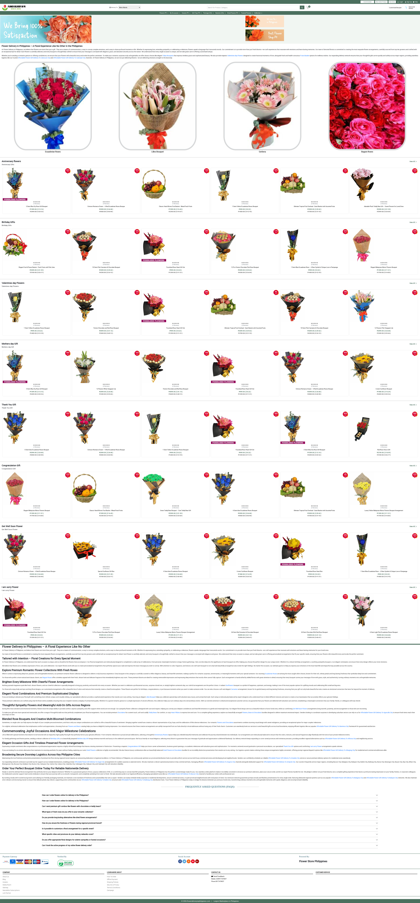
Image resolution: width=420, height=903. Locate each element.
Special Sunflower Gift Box (106, 571)
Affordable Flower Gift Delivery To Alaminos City (332, 726)
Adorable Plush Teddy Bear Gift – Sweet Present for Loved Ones (384, 206)
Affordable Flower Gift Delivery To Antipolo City (279, 762)
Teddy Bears (152, 712)
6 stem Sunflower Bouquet (384, 389)
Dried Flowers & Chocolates (172, 750)
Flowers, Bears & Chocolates (252, 712)
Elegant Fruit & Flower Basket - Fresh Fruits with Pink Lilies (37, 267)
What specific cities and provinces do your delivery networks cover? (68, 834)
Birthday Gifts (55, 738)
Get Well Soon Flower (299, 709)
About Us (6, 877)
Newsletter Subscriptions (11, 890)
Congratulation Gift (134, 746)
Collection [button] (257, 13)
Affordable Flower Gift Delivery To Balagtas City (347, 778)
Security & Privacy (113, 885)
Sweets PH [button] (185, 13)
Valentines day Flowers (235, 56)
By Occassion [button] (174, 13)
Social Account (184, 856)
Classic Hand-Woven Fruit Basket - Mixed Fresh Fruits (175, 206)
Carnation (234, 689)
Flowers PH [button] (163, 13)
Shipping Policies (112, 882)
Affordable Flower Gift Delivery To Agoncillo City (376, 712)
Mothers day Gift (83, 738)
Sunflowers (229, 685)
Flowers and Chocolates (225, 722)
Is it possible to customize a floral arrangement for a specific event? (68, 828)
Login (401, 2)
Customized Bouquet (395, 7)
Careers (5, 882)
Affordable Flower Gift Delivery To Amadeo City (284, 758)
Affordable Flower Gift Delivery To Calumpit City (69, 58)
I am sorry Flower (316, 746)
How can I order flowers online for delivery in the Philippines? (65, 795)
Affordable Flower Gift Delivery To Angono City (219, 762)
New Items (392, 2)
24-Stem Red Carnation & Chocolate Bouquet (245, 632)
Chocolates (121, 712)
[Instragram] (189, 861)
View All (412, 161)
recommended (367, 2)
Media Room (7, 885)
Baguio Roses (47, 677)
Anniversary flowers (161, 735)
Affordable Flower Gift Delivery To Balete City (96, 780)
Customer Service (323, 872)
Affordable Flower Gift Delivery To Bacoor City (183, 774)
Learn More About (114, 872)
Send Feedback (218, 876)
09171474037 (220, 881)
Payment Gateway (10, 856)
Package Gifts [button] (207, 13)
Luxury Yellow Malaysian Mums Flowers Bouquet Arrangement (384, 510)
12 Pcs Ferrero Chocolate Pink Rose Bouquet (245, 267)
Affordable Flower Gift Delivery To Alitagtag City (339, 750)
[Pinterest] (193, 861)
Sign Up (409, 2)
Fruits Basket (304, 56)
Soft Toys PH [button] (196, 13)
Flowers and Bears (74, 726)
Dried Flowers (91, 750)
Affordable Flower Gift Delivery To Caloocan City (34, 58)
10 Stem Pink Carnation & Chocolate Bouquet (106, 267)
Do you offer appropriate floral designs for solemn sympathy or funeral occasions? (74, 840)
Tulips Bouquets (167, 56)
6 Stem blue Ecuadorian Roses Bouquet (37, 450)
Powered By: (304, 856)
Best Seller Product (381, 2)
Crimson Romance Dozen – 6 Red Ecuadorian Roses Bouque (106, 206)
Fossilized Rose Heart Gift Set (175, 267)
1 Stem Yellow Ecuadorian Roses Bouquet (245, 206)
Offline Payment (112, 879)
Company (6, 872)
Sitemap (5, 887)
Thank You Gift (288, 746)
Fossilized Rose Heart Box (314, 571)
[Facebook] (180, 861)
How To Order (111, 877)
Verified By (61, 856)
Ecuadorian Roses (270, 674)
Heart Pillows (175, 712)
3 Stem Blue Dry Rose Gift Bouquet (36, 206)
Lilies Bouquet (151, 697)
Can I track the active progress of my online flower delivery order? (67, 845)
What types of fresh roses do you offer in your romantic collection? (67, 812)
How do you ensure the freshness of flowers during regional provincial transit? (72, 823)
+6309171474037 (221, 879)
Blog (4, 879)
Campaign (110, 890)
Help (416, 2)
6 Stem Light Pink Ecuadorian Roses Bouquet (384, 632)
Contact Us (215, 872)
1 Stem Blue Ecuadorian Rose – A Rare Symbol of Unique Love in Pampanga (314, 267)
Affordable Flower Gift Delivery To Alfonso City (340, 738)
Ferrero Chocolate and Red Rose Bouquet (106, 328)
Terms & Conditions (113, 887)
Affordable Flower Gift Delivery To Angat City (89, 762)
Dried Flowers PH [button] (232, 13)
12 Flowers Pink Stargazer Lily (384, 328)
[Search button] (302, 7)
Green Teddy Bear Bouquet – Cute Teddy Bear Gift (175, 510)
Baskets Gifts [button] (219, 13)
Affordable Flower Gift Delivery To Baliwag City (137, 780)
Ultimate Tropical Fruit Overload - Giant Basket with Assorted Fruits (314, 206)
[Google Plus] (197, 861)
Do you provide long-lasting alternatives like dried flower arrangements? (69, 817)
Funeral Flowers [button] (246, 13)
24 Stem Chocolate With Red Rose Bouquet (314, 632)
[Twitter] (184, 861)
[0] (307, 7)
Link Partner (7, 893)
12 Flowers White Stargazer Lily (106, 389)
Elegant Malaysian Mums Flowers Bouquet (384, 267)
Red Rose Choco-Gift (383, 450)
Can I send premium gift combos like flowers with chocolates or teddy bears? (71, 806)
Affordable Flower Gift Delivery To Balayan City (382, 778)
